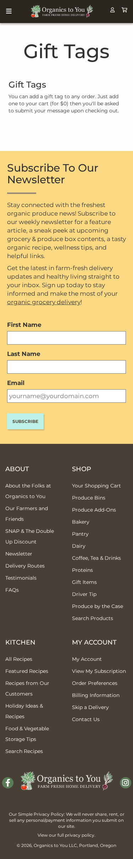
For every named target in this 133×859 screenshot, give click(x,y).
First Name (24, 324)
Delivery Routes (25, 566)
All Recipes (18, 659)
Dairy (78, 546)
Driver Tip (84, 594)
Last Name (23, 353)
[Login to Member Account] (112, 10)
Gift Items (84, 582)
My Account (94, 642)
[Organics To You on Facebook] (7, 782)
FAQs (12, 590)
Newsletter (18, 554)
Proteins (82, 570)
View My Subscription (99, 671)
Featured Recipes (26, 671)
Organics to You (51, 845)
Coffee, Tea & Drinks (96, 558)
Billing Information (96, 695)
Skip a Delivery (90, 707)
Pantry (80, 534)
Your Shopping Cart (96, 486)
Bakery (80, 522)
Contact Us (86, 719)
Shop (81, 469)
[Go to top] (119, 845)
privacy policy (79, 835)
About (17, 469)
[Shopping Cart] (124, 10)
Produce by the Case (97, 606)
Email (15, 382)
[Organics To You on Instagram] (125, 782)
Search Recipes (24, 751)
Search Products (92, 618)
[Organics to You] (67, 776)
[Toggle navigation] (8, 11)
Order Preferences (94, 683)
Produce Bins (88, 498)
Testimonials (21, 578)
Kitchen (20, 642)
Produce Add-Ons (94, 510)
